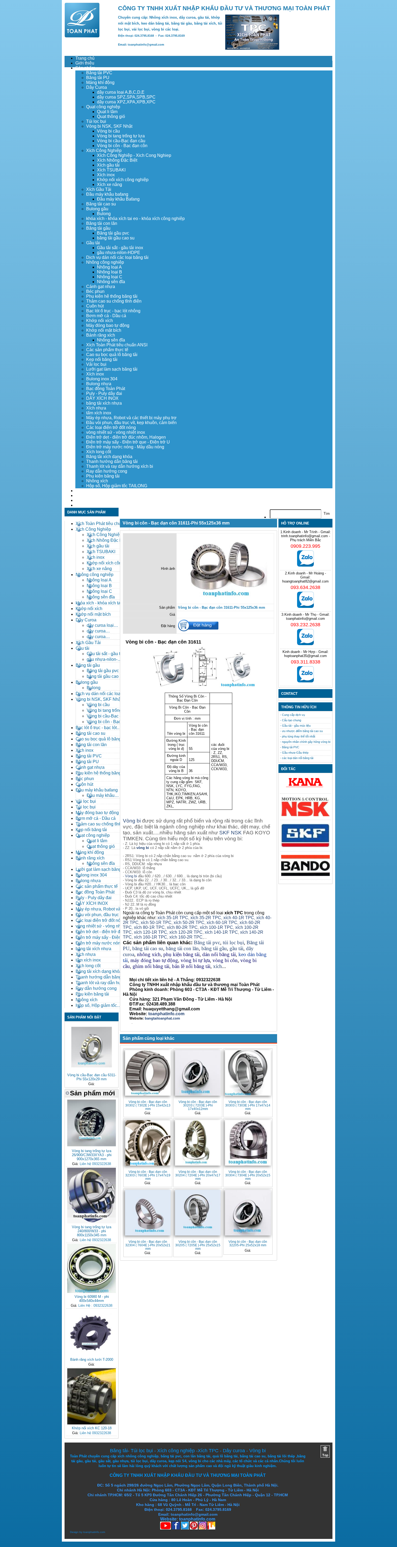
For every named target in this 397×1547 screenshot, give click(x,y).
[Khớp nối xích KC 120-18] (91, 1423)
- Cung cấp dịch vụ (292, 714)
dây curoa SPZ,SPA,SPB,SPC (126, 97)
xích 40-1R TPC (238, 917)
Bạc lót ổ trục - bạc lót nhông (113, 311)
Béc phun (95, 291)
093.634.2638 (305, 587)
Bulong (104, 213)
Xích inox (106, 174)
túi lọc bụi (233, 942)
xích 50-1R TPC (156, 922)
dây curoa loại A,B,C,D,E (120, 92)
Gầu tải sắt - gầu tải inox (120, 247)
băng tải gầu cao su (115, 238)
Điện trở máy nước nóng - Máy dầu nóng (125, 447)
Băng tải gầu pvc (113, 233)
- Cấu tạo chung (290, 720)
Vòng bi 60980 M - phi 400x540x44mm (92, 1299)
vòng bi (142, 848)
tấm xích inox (98, 413)
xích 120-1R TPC (150, 932)
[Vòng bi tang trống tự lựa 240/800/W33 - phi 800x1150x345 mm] (91, 1222)
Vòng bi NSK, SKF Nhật (109, 126)
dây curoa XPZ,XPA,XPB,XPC (126, 102)
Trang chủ (85, 58)
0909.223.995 (305, 546)
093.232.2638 (305, 624)
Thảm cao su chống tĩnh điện (114, 301)
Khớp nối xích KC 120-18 (92, 1428)
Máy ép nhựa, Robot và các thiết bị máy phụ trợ (131, 417)
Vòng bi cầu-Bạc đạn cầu (121, 140)
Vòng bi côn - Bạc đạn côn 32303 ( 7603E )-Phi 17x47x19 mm (147, 1175)
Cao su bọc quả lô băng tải (111, 354)
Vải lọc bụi (96, 364)
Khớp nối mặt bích (103, 330)
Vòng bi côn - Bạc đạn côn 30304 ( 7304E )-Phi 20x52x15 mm (247, 1175)
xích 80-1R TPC (149, 927)
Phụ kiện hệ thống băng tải (111, 296)
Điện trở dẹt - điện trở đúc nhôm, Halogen (126, 437)
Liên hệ (82, 505)
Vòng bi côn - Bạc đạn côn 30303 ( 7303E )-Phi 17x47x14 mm (247, 1105)
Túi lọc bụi (96, 121)
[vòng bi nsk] (305, 815)
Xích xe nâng (109, 184)
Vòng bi (132, 821)
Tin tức (82, 500)
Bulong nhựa (98, 383)
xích (217, 966)
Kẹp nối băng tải (101, 359)
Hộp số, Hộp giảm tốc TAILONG (116, 485)
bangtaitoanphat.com (162, 1018)
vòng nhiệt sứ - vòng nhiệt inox (115, 432)
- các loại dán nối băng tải (296, 758)
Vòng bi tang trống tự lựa (121, 136)
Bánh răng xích (100, 335)
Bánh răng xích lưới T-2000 (91, 1360)
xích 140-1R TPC (221, 932)
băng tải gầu (214, 948)
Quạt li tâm (107, 111)
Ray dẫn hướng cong (106, 471)
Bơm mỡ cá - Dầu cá (106, 315)
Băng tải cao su (101, 204)
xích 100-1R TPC (216, 927)
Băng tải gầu (98, 228)
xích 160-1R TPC (150, 937)
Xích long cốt (98, 451)
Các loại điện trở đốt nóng (111, 427)
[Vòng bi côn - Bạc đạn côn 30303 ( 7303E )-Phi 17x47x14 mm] (248, 1073)
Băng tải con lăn (101, 223)
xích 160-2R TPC (186, 937)
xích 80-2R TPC (182, 927)
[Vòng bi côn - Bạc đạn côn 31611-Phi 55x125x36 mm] (225, 600)
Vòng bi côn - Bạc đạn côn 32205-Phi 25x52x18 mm (247, 1243)
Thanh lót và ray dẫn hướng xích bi (119, 466)
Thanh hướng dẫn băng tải (112, 461)
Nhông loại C (109, 277)
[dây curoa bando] (305, 875)
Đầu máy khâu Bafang (118, 199)
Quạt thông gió (111, 116)
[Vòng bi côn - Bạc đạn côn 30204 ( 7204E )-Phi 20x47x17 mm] (198, 1143)
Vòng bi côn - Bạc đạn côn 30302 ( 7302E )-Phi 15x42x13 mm (147, 1105)
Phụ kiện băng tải (103, 476)
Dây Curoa (96, 87)
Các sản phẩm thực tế (107, 349)
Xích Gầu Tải (98, 189)
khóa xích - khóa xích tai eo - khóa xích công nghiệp (135, 218)
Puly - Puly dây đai (104, 393)
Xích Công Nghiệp (104, 150)
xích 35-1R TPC (172, 917)
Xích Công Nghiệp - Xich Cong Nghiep (134, 155)
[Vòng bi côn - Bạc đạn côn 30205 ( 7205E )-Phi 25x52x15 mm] (198, 1212)
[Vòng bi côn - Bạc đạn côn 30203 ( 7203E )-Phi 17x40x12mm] (198, 1073)
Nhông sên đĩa (111, 281)
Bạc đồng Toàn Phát (105, 388)
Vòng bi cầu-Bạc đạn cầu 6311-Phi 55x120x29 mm (91, 1077)
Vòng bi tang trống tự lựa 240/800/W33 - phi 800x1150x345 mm (91, 1231)
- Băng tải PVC (289, 747)
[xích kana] (305, 789)
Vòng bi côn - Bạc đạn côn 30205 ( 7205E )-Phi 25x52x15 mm (197, 1245)
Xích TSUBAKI (111, 170)
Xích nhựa (96, 408)
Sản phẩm (85, 68)
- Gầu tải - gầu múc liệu (295, 725)
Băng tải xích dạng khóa (109, 456)
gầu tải (236, 948)
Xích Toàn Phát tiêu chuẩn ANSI (116, 345)
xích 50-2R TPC (189, 922)
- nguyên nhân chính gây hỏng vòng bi (305, 741)
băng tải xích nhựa (104, 403)
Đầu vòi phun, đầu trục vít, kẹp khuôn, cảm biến (131, 422)
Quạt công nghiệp (103, 106)
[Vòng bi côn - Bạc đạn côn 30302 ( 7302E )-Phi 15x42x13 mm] (148, 1073)
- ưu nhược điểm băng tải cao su (301, 731)
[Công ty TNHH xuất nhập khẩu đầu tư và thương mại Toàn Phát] (82, 36)
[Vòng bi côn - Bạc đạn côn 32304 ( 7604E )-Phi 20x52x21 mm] (148, 1212)
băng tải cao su (147, 948)
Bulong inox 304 (101, 379)
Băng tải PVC (99, 72)
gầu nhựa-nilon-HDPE (118, 252)
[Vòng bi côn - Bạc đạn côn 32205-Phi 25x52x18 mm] (248, 1212)
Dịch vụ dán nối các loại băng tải (117, 257)
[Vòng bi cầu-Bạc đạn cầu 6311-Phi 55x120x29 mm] (91, 1070)
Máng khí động (100, 82)
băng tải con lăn (182, 948)
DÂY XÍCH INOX (102, 398)
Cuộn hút (95, 306)
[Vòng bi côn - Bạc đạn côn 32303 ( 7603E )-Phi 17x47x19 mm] (148, 1143)
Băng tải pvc (207, 942)
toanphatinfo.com (94, 1532)
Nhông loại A (109, 267)
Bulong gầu (97, 209)
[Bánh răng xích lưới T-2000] (91, 1355)
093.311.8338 (305, 662)
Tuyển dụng (86, 495)
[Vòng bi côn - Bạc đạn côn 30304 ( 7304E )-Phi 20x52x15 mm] (248, 1143)
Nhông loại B (109, 272)
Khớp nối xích (99, 320)
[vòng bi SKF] (305, 846)
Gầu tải (93, 243)
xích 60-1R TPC (222, 922)
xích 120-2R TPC (186, 932)
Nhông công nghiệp (105, 262)
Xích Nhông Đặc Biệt (117, 160)
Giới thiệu (84, 63)
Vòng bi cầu (108, 131)
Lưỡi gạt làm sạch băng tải (111, 369)
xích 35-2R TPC (205, 917)
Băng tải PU (97, 77)
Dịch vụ (82, 490)
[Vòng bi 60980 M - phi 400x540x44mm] (91, 1292)
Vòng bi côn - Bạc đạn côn (122, 145)
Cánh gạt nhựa (100, 286)
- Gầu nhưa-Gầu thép (294, 752)
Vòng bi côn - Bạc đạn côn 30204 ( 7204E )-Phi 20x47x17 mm (197, 1175)
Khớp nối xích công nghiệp (123, 179)
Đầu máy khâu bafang (107, 194)
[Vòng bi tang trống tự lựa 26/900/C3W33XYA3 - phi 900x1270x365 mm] (91, 1146)
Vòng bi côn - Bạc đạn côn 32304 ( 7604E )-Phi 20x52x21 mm (147, 1245)
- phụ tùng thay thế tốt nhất (297, 736)
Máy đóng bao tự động (107, 325)
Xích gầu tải (108, 165)
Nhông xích (97, 481)
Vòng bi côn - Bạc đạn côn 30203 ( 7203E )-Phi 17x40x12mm (198, 1105)
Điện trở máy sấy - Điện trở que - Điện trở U (128, 442)
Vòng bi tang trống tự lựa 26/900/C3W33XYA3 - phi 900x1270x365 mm (92, 1155)
